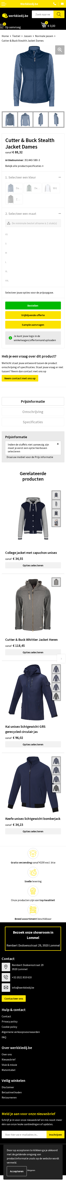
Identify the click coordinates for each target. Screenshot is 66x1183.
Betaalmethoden (12, 1092)
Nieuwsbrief (9, 1059)
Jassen (28, 36)
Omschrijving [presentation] (32, 411)
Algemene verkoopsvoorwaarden (21, 1032)
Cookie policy (9, 1026)
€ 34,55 (14, 558)
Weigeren (31, 1170)
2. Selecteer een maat (20, 213)
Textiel (16, 36)
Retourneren (9, 1097)
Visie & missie (9, 1064)
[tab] (33, 401)
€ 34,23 (14, 824)
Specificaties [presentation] (33, 421)
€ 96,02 (14, 737)
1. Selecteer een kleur (20, 177)
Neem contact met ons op (20, 378)
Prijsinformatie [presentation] (33, 401)
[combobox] (42, 14)
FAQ (4, 1037)
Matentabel (8, 1070)
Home (5, 36)
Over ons (7, 1054)
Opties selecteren (33, 565)
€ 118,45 (15, 645)
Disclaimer (8, 1087)
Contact (6, 1016)
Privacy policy (9, 1021)
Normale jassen (44, 36)
